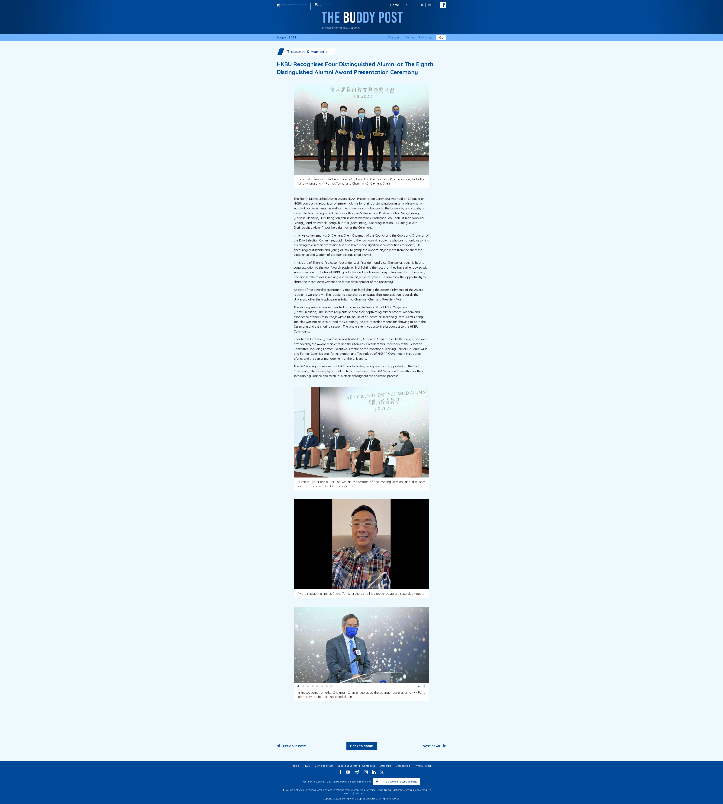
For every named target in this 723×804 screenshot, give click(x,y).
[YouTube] (348, 772)
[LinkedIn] (374, 772)
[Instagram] (366, 772)
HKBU (407, 5)
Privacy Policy (423, 765)
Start (418, 686)
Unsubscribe (403, 765)
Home (394, 5)
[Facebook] (340, 772)
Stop (424, 686)
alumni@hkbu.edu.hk (356, 793)
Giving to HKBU (324, 765)
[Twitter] (382, 772)
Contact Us (368, 765)
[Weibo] (357, 772)
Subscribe (385, 765)
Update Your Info (347, 765)
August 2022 (286, 37)
